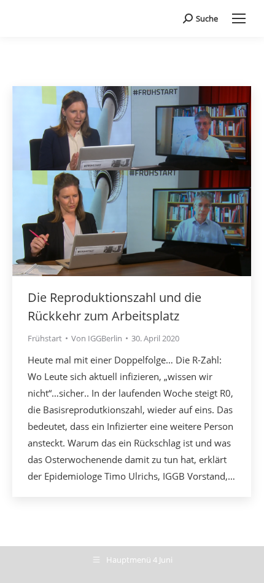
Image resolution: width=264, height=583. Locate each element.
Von (96, 338)
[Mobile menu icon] (238, 18)
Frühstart (45, 338)
